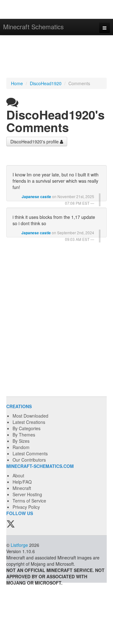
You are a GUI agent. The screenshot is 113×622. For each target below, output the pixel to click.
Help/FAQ (22, 482)
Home (17, 83)
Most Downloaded (30, 416)
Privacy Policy (26, 507)
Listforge (19, 545)
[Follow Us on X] (10, 524)
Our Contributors (29, 460)
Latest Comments (30, 453)
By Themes (24, 434)
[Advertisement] (56, 57)
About (18, 475)
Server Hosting (27, 494)
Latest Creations (29, 422)
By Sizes (21, 441)
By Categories (26, 428)
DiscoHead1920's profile (35, 141)
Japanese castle (36, 196)
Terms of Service (29, 500)
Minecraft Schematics (33, 26)
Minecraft (22, 488)
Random (21, 447)
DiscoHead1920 (46, 83)
